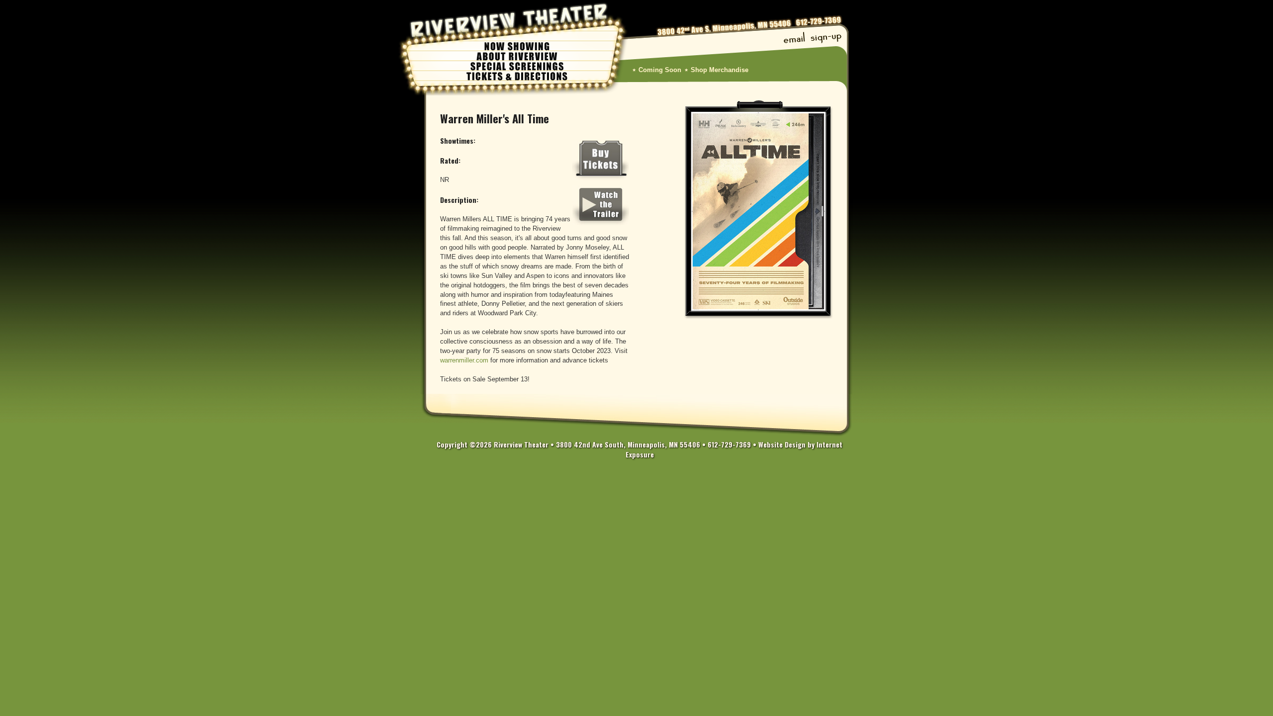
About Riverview (517, 56)
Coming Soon (659, 70)
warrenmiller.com (464, 360)
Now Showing (517, 46)
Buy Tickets (600, 160)
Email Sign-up (813, 39)
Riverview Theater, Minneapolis (509, 20)
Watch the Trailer (600, 205)
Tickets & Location (517, 76)
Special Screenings (517, 66)
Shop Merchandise (719, 70)
